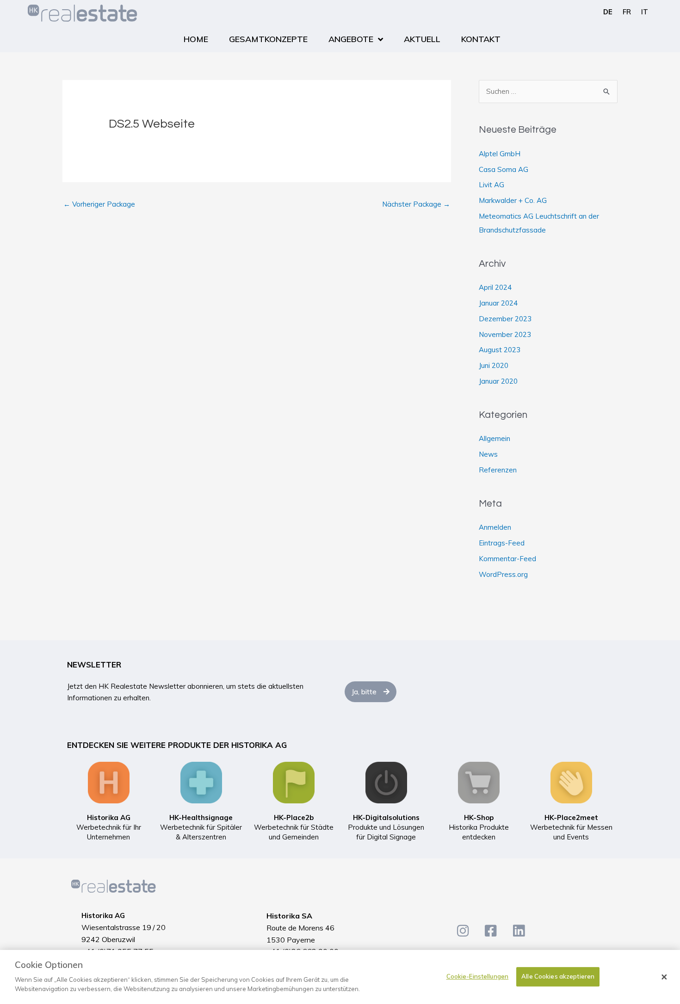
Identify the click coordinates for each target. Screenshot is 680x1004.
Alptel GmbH (499, 153)
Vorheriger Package (99, 204)
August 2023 (499, 349)
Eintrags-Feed (502, 543)
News (488, 454)
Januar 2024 (498, 303)
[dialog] (340, 977)
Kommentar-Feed (507, 558)
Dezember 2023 (505, 318)
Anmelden (495, 527)
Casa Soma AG (503, 169)
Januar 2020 (498, 381)
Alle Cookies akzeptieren (557, 976)
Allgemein (494, 438)
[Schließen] (664, 977)
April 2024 (495, 287)
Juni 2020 (493, 365)
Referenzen (498, 469)
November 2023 (505, 334)
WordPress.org (503, 574)
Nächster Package (416, 204)
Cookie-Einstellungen (477, 976)
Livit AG (491, 184)
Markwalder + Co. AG (513, 200)
